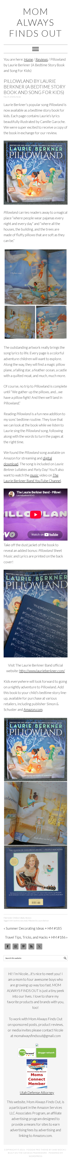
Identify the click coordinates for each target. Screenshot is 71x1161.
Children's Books (19, 918)
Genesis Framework (35, 1153)
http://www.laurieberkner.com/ (42, 671)
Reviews (28, 918)
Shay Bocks (59, 1149)
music (34, 475)
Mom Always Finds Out (35, 22)
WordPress (35, 1156)
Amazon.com (33, 709)
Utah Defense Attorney (37, 1092)
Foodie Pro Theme (37, 1149)
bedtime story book (21, 921)
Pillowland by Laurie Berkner (38, 921)
